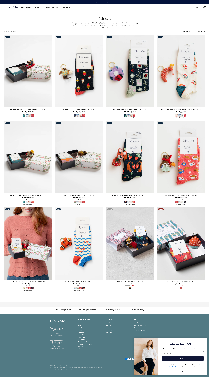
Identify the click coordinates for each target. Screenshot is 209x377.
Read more (105, 27)
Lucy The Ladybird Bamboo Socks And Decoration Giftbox (130, 109)
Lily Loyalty (66, 7)
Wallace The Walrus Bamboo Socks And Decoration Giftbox (28, 195)
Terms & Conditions (139, 323)
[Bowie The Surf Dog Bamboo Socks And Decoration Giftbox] (28, 71)
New (22, 7)
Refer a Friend (81, 349)
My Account (81, 323)
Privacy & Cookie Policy (140, 325)
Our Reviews (109, 332)
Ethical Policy (137, 328)
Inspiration (49, 7)
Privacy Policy (178, 366)
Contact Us (80, 328)
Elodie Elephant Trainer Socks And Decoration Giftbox (28, 282)
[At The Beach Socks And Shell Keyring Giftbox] (181, 243)
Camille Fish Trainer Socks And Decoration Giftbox (79, 282)
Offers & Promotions (83, 342)
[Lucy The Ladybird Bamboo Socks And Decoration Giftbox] (130, 71)
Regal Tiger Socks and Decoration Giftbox (130, 282)
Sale (57, 7)
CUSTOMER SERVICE (84, 319)
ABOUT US (109, 319)
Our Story (108, 325)
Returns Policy (81, 339)
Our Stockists (81, 330)
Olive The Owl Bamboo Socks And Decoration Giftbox (79, 109)
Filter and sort (11, 31)
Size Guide (81, 332)
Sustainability (109, 328)
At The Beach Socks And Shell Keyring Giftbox (181, 282)
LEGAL (136, 319)
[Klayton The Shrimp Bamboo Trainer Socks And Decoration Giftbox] (181, 71)
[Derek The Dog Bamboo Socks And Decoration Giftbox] (79, 157)
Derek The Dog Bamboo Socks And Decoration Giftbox (79, 195)
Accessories (38, 7)
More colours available (28, 117)
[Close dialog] (205, 339)
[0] (204, 7)
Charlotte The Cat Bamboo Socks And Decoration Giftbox (129, 195)
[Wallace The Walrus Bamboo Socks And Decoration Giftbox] (28, 157)
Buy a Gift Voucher (83, 335)
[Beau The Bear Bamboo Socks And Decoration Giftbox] (181, 157)
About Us (108, 323)
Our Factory (109, 330)
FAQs (79, 325)
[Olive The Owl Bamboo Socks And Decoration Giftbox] (79, 71)
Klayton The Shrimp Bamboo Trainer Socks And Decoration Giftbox (181, 109)
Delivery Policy (81, 337)
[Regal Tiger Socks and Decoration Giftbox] (130, 243)
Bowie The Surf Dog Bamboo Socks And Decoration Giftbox (28, 109)
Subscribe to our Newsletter (85, 344)
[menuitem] (22, 7)
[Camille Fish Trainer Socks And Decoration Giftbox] (79, 243)
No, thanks (183, 372)
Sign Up (183, 358)
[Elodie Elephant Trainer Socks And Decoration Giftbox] (28, 243)
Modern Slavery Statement (140, 330)
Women (28, 7)
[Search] (201, 7)
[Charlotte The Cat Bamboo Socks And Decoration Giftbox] (130, 157)
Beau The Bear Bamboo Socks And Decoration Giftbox (181, 195)
